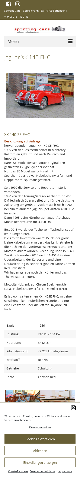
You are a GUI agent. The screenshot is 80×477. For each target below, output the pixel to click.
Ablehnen (40, 451)
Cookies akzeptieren (40, 439)
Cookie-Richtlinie (18, 471)
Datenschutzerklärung (43, 471)
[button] (73, 408)
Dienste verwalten (40, 427)
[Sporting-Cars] (40, 29)
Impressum (65, 471)
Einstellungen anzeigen (40, 462)
